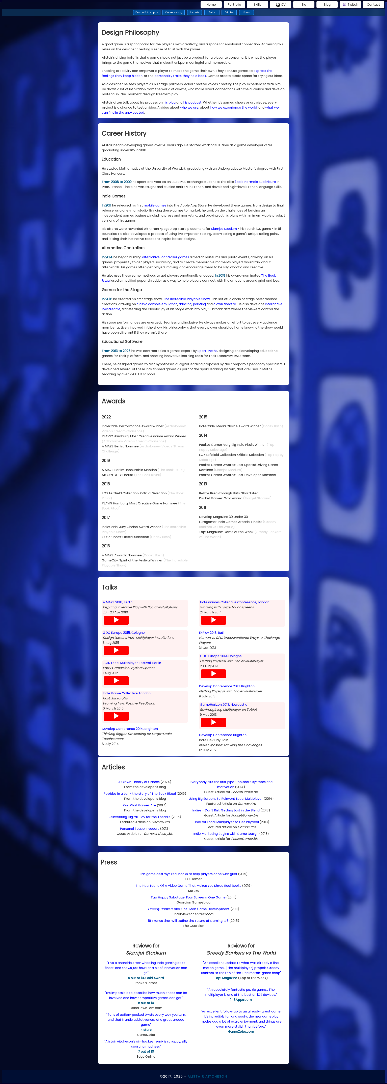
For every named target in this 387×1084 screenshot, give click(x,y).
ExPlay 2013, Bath (212, 632)
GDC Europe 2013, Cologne (221, 656)
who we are (189, 107)
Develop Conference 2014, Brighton (130, 728)
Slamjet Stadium (224, 228)
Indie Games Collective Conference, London (234, 602)
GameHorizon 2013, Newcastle (223, 704)
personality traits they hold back (180, 76)
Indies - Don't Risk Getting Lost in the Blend (226, 810)
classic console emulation (157, 304)
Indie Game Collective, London (127, 693)
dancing (185, 304)
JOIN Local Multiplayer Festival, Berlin (132, 663)
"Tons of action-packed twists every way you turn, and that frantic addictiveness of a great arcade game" (146, 1019)
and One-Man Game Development (189, 909)
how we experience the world (233, 107)
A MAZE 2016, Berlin (117, 602)
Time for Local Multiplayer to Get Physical (226, 822)
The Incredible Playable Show (186, 299)
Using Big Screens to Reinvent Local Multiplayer (226, 798)
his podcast (192, 102)
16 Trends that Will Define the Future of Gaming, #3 (188, 920)
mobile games (155, 205)
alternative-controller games (165, 257)
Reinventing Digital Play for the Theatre (139, 817)
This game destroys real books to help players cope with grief (188, 874)
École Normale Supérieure (255, 181)
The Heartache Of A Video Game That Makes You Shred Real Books (188, 885)
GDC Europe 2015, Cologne (124, 632)
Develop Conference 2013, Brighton (227, 686)
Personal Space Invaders (139, 828)
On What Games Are (139, 805)
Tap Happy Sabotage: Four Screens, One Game (188, 897)
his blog (169, 102)
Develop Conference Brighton (223, 735)
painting (199, 304)
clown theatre (224, 304)
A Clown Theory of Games (139, 782)
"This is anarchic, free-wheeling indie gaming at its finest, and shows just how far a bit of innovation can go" (146, 968)
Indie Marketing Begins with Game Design (225, 833)
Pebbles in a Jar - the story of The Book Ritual (140, 793)
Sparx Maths (207, 351)
